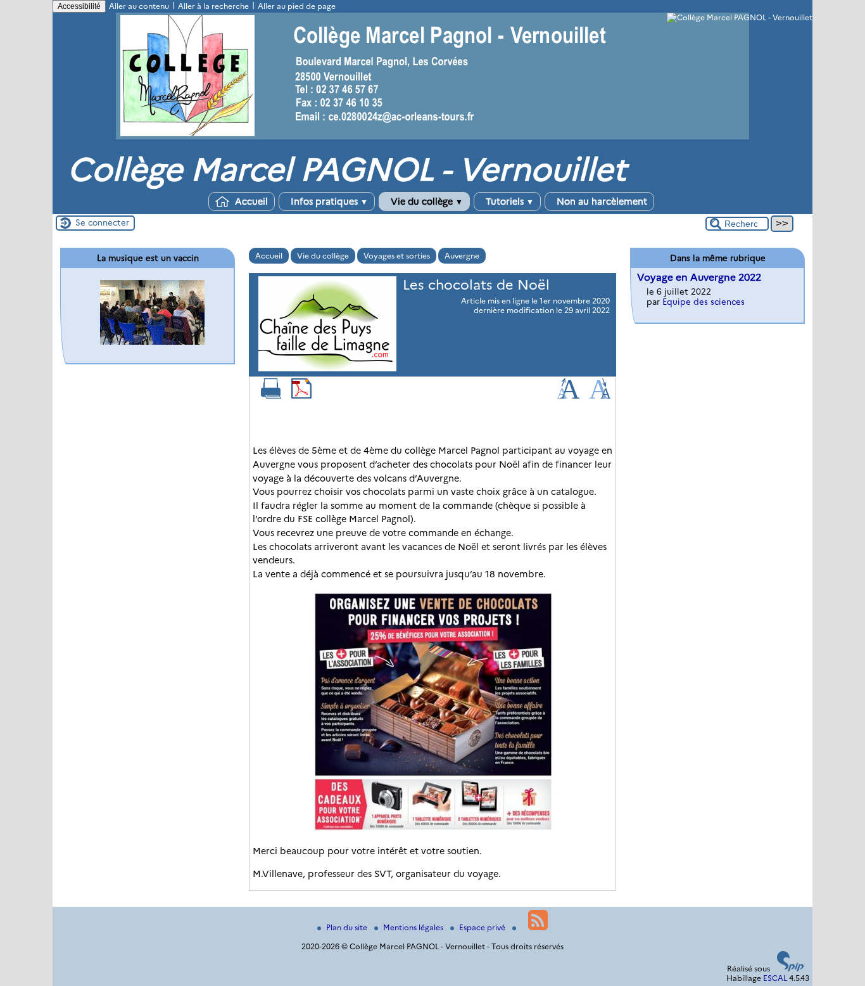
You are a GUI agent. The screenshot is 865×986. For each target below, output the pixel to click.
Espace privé (483, 927)
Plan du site (347, 927)
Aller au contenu (139, 6)
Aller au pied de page (297, 6)
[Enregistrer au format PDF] (301, 395)
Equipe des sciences (703, 302)
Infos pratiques (328, 201)
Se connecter (102, 222)
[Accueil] (432, 136)
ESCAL (775, 978)
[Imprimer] (271, 395)
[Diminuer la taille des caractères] (600, 395)
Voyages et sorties (396, 255)
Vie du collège (425, 201)
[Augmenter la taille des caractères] (568, 395)
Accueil (250, 201)
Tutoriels (508, 201)
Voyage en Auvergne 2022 (699, 277)
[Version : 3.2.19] (790, 968)
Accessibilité (79, 6)
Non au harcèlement (600, 201)
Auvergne (462, 255)
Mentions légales (414, 927)
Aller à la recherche (213, 6)
